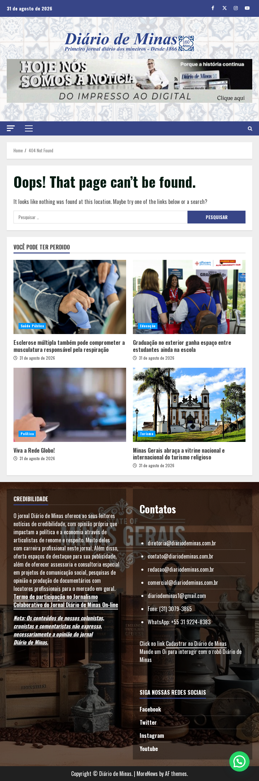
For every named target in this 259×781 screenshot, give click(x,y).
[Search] (250, 128)
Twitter (148, 722)
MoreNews (147, 774)
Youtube (149, 749)
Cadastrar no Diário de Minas (196, 643)
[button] (11, 128)
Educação (147, 325)
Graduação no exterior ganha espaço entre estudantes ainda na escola (189, 297)
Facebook (150, 709)
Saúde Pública (32, 325)
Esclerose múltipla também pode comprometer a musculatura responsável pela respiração (69, 297)
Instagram (152, 735)
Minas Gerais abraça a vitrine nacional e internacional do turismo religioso (189, 405)
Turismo (146, 433)
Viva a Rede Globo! (69, 405)
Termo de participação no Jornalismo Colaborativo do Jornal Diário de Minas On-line (65, 601)
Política (27, 433)
